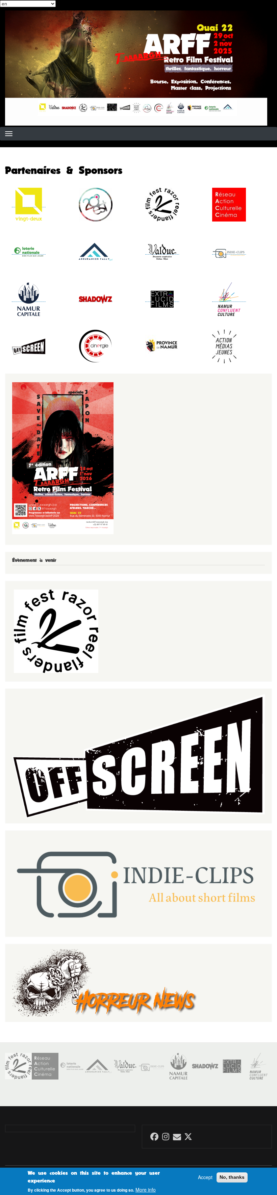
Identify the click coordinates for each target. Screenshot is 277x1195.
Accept (205, 1177)
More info (145, 1190)
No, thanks (232, 1177)
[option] (18, 1066)
